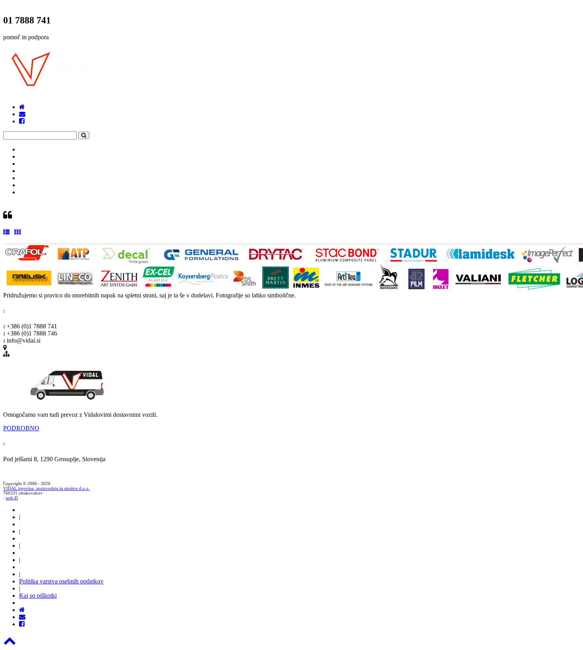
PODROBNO (21, 428)
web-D (12, 497)
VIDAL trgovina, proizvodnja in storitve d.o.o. (46, 488)
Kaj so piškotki (38, 595)
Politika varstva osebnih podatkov (61, 581)
